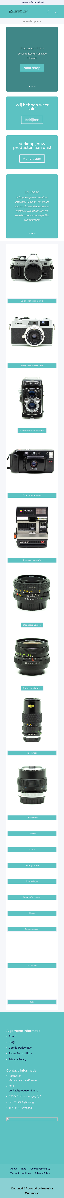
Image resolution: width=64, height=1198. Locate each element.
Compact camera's (32, 495)
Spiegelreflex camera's (32, 301)
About (12, 1036)
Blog (12, 1042)
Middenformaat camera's (32, 430)
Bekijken (32, 120)
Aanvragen (32, 159)
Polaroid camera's (32, 560)
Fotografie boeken (32, 897)
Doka (32, 849)
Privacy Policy (17, 1059)
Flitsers (32, 833)
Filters (32, 913)
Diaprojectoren (32, 865)
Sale (32, 1002)
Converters (32, 817)
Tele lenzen (32, 753)
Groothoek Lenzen (32, 688)
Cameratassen (32, 929)
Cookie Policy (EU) (20, 1047)
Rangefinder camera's (32, 365)
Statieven (32, 965)
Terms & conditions (20, 1053)
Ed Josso (32, 192)
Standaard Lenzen (32, 625)
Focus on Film (32, 48)
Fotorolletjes (32, 881)
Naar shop (32, 68)
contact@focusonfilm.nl (23, 1090)
